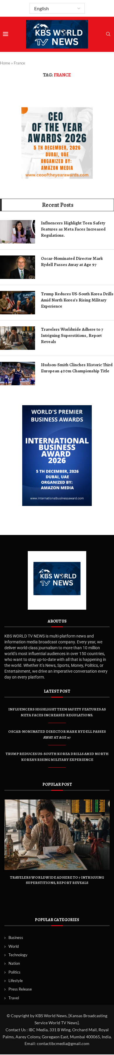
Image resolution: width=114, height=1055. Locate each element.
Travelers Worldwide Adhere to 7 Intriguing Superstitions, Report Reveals (72, 335)
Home (5, 63)
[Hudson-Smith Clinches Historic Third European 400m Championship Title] (17, 373)
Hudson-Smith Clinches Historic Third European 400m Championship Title (77, 368)
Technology (17, 954)
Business (15, 937)
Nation (14, 963)
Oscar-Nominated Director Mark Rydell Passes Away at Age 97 (72, 261)
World (13, 946)
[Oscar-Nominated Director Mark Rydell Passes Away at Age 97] (17, 267)
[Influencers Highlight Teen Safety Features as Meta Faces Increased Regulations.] (17, 231)
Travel (13, 998)
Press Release (20, 989)
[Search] (108, 34)
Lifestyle (15, 980)
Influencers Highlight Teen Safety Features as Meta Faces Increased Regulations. (73, 229)
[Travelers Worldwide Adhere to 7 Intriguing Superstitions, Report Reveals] (17, 338)
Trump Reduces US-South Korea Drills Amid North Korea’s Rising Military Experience (77, 300)
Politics (14, 972)
